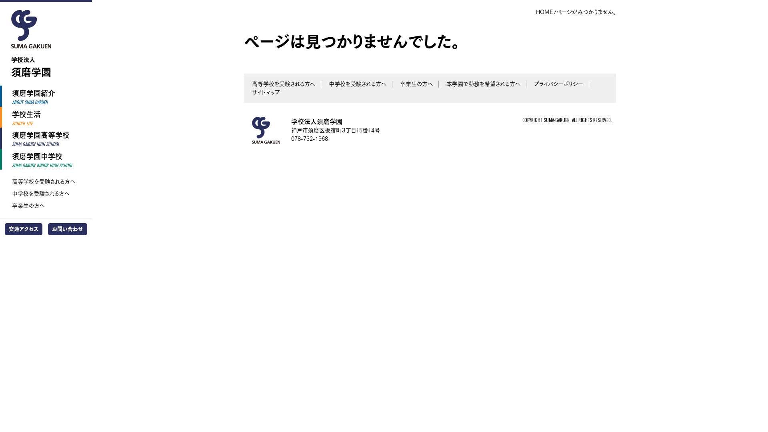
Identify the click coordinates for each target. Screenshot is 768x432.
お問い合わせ (67, 229)
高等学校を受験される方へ (43, 181)
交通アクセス (23, 229)
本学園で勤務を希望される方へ (483, 84)
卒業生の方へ (28, 205)
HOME (544, 12)
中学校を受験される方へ (41, 193)
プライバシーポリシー (558, 84)
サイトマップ (266, 92)
